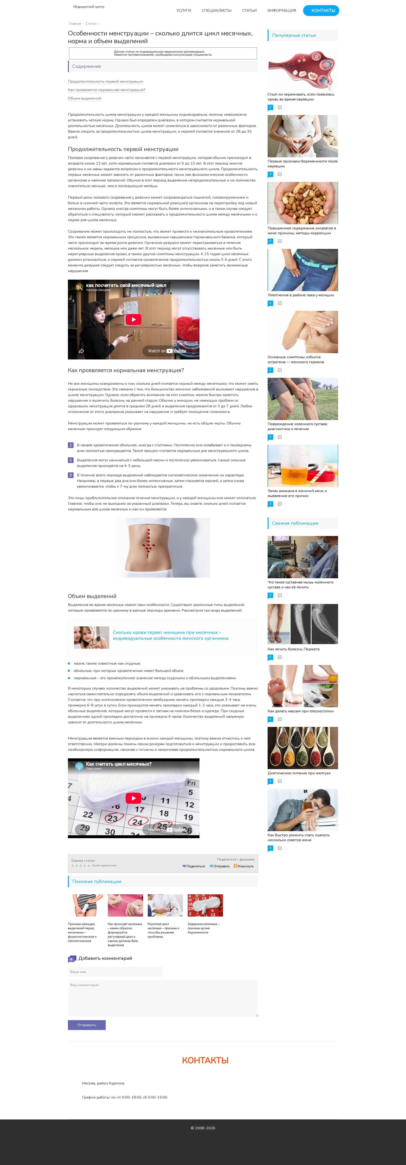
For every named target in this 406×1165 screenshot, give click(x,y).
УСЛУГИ (183, 10)
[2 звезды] (77, 865)
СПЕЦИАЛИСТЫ (216, 10)
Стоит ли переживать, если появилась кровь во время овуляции (301, 97)
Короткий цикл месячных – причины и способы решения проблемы (163, 930)
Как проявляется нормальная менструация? (106, 90)
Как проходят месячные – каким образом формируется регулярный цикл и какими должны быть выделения (125, 934)
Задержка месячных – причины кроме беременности (204, 928)
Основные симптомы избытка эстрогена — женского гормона (296, 360)
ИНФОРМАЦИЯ (281, 10)
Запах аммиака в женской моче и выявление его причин (297, 493)
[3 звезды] (81, 865)
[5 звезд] (89, 865)
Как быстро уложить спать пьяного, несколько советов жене (299, 838)
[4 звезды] (85, 865)
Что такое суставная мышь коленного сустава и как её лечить (300, 585)
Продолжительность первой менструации (105, 81)
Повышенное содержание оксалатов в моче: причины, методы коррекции (302, 231)
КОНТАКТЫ (322, 10)
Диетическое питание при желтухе (299, 773)
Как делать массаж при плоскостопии (301, 711)
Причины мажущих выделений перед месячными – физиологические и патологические (82, 932)
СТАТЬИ (249, 10)
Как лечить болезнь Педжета (294, 649)
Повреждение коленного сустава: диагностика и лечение (298, 426)
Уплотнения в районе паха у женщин (301, 295)
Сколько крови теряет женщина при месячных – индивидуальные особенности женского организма (171, 635)
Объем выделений (84, 98)
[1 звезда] (73, 865)
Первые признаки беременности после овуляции (303, 164)
